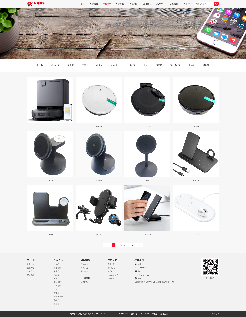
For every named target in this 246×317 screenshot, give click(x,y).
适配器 (159, 65)
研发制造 (120, 4)
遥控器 (206, 65)
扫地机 (40, 65)
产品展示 (107, 4)
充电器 (71, 65)
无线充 (85, 65)
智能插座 (115, 65)
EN (189, 4)
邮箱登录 (215, 314)
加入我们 (160, 4)
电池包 (192, 65)
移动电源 (55, 65)
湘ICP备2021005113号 (140, 314)
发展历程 (30, 268)
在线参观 (30, 275)
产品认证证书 (113, 275)
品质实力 (84, 268)
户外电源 (131, 65)
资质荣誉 (134, 4)
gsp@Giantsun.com (143, 275)
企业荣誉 (111, 264)
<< (105, 245)
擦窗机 (99, 65)
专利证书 (111, 268)
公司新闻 (147, 4)
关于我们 (94, 4)
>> (140, 245)
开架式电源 (175, 65)
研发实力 (84, 264)
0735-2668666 (140, 268)
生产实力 (84, 271)
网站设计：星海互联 (159, 314)
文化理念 (30, 271)
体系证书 (111, 271)
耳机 (146, 65)
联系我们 (174, 4)
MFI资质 (111, 278)
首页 (82, 4)
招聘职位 (84, 282)
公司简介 (30, 264)
